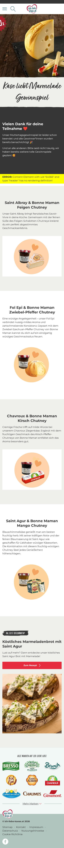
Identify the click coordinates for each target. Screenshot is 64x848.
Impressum (36, 827)
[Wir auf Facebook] (5, 842)
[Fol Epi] (11, 780)
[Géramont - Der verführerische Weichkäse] (52, 793)
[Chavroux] (52, 780)
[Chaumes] (32, 794)
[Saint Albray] (32, 780)
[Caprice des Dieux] (11, 793)
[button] (32, 804)
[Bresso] (11, 766)
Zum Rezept (30, 665)
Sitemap (7, 827)
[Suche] (13, 9)
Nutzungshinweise (33, 830)
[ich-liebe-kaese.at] (7, 814)
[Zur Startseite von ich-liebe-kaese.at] (31, 9)
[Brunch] (52, 766)
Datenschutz (10, 830)
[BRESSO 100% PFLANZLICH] (32, 766)
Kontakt (21, 827)
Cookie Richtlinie (12, 834)
